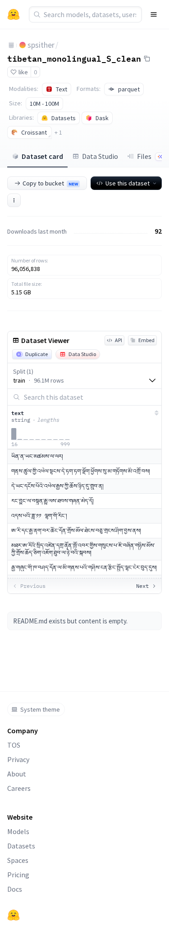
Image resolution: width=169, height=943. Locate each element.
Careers (19, 788)
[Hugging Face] (13, 915)
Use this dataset (127, 183)
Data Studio (100, 156)
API (118, 340)
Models (18, 831)
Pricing (18, 874)
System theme (40, 709)
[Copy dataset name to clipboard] (147, 58)
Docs (14, 888)
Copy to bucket (50, 183)
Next (142, 585)
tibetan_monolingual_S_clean (74, 58)
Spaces (17, 860)
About (16, 773)
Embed (146, 340)
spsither (41, 45)
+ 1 (58, 132)
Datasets (21, 845)
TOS (13, 744)
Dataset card (42, 156)
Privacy (18, 759)
